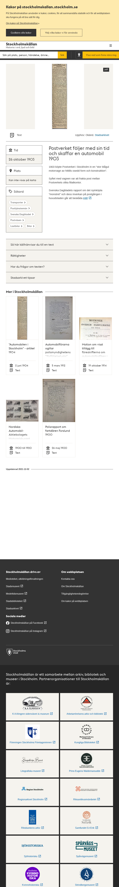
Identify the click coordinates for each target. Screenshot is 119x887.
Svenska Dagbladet (20, 214)
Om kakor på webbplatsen (74, 601)
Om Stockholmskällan (72, 586)
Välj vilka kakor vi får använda (61, 32)
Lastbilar (15, 225)
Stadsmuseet (12, 586)
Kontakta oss (68, 579)
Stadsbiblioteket (14, 601)
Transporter (16, 202)
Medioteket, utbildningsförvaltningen (24, 579)
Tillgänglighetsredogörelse (75, 593)
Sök (62, 55)
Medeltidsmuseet (15, 593)
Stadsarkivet (102, 135)
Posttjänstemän (18, 208)
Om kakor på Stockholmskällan (22, 23)
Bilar (29, 225)
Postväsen (15, 220)
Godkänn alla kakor (21, 32)
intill (85, 198)
